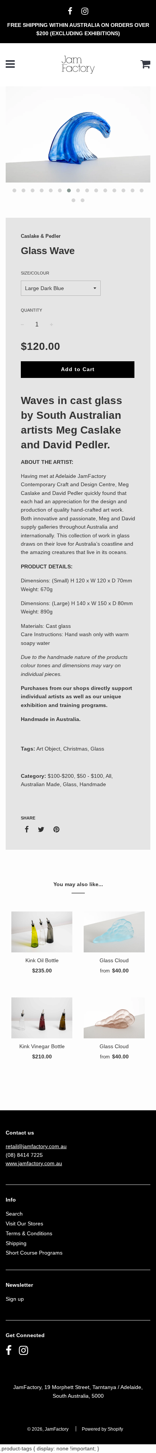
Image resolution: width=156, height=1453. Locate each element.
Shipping (16, 1243)
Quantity (31, 310)
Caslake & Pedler (41, 236)
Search (14, 1214)
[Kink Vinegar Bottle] (41, 1017)
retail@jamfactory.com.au (36, 1146)
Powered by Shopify (102, 1429)
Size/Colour (35, 273)
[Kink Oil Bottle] (41, 931)
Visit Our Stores (24, 1223)
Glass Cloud (114, 960)
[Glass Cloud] (114, 931)
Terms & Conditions (29, 1233)
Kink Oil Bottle (42, 960)
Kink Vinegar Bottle (42, 1046)
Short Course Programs (34, 1253)
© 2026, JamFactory (48, 1429)
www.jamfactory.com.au (34, 1163)
